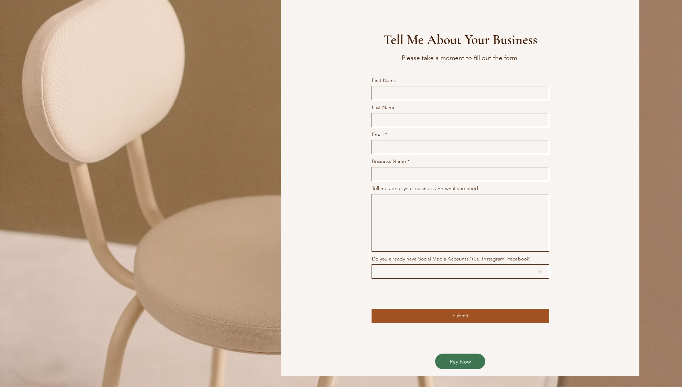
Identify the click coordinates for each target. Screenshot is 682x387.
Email (378, 134)
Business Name (389, 161)
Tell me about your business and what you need (425, 188)
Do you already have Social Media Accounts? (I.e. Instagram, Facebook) (451, 258)
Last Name (384, 107)
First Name (384, 80)
